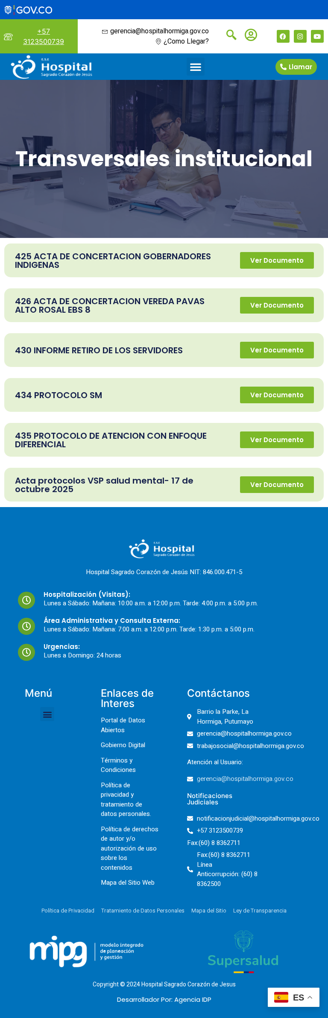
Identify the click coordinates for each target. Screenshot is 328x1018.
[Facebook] (283, 36)
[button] (196, 67)
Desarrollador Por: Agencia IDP (164, 999)
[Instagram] (300, 36)
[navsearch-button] (228, 35)
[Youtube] (317, 36)
